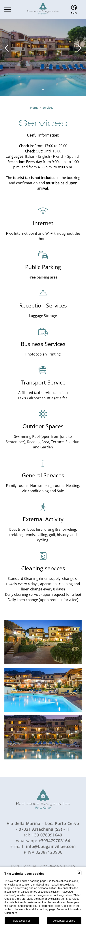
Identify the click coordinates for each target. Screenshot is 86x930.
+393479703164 (54, 841)
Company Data (57, 866)
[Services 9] (43, 737)
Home (34, 108)
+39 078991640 (47, 835)
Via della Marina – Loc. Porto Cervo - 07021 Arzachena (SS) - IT (43, 826)
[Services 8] (43, 690)
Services (48, 108)
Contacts (23, 866)
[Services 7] (43, 642)
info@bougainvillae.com (51, 846)
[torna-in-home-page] (43, 9)
